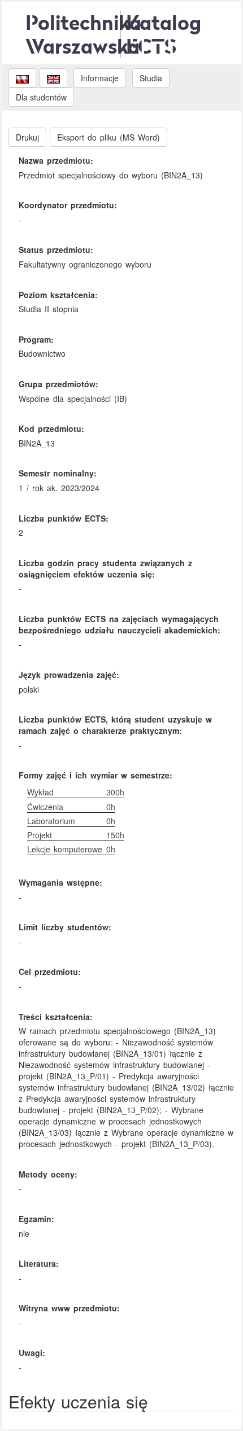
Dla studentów (41, 97)
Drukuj (27, 137)
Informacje (100, 78)
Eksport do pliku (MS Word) (108, 137)
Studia (151, 78)
